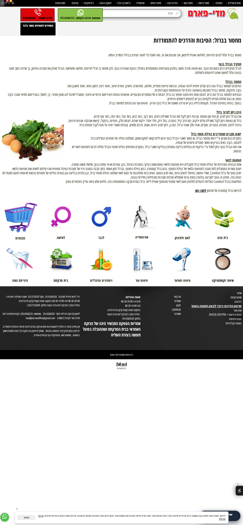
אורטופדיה (140, 3)
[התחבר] (12, 3)
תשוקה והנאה (105, 3)
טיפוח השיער (155, 3)
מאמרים (177, 301)
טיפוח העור (188, 3)
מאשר (26, 517)
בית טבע (238, 301)
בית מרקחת (89, 3)
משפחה (218, 3)
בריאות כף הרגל (124, 3)
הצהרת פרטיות (235, 319)
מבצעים (75, 3)
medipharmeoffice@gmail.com (40, 318)
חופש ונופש (60, 3)
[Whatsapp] (4, 517)
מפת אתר (238, 310)
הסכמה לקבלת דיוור (233, 323)
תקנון (178, 305)
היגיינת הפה (172, 3)
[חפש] (2, 3)
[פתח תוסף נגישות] (239, 490)
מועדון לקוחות (236, 297)
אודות (239, 293)
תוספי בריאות (203, 3)
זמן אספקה (176, 309)
